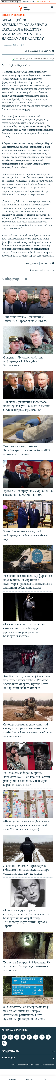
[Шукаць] (45, 1079)
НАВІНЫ (12, 1080)
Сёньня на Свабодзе (13, 15)
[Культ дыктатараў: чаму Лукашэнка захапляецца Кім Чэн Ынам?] (28, 474)
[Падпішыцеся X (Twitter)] (16, 1037)
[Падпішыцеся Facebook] (10, 1037)
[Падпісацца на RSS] (4, 1043)
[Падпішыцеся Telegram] (48, 1037)
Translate (45, 2)
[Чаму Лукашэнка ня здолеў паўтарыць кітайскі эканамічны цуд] (28, 514)
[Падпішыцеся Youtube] (23, 1037)
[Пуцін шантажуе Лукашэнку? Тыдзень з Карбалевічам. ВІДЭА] (28, 300)
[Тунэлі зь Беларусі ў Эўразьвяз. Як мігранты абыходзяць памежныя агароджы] (28, 945)
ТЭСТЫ (29, 1080)
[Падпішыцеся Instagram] (42, 1037)
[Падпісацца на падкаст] (29, 1037)
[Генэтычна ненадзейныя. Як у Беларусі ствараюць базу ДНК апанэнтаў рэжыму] (28, 429)
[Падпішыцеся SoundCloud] (35, 1037)
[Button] (31, 51)
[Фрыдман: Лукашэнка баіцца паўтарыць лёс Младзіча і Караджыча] (28, 340)
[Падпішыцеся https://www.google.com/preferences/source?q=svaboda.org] (4, 1037)
